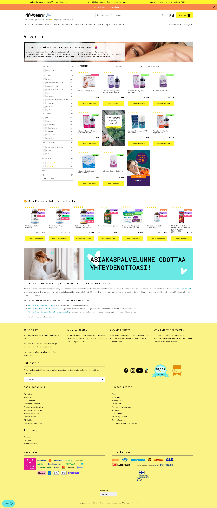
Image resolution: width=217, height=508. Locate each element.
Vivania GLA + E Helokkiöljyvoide (41, 305)
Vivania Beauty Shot (183, 289)
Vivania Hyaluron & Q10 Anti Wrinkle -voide (46, 308)
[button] (184, 15)
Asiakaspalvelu (29, 20)
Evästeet (27, 440)
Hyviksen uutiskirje (31, 413)
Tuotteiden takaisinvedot (34, 423)
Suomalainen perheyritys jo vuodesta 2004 (167, 2)
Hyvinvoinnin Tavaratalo (110, 503)
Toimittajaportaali (119, 417)
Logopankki (117, 413)
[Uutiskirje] (102, 379)
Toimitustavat (29, 400)
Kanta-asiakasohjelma (33, 410)
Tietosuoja (28, 437)
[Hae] (162, 15)
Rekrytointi (116, 404)
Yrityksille (57, 20)
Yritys (114, 394)
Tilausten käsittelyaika (33, 407)
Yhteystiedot (29, 394)
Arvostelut (116, 397)
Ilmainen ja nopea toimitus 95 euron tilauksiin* (47, 2)
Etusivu (26, 31)
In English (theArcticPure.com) (124, 423)
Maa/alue (104, 491)
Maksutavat (28, 397)
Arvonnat (116, 410)
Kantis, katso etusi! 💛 (44, 20)
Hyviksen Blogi (118, 400)
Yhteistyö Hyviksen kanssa (122, 407)
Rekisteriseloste (30, 443)
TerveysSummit (118, 420)
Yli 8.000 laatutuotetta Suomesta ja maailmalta (107, 2)
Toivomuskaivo (68, 20)
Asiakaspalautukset (32, 404)
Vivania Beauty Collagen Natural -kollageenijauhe (48, 312)
